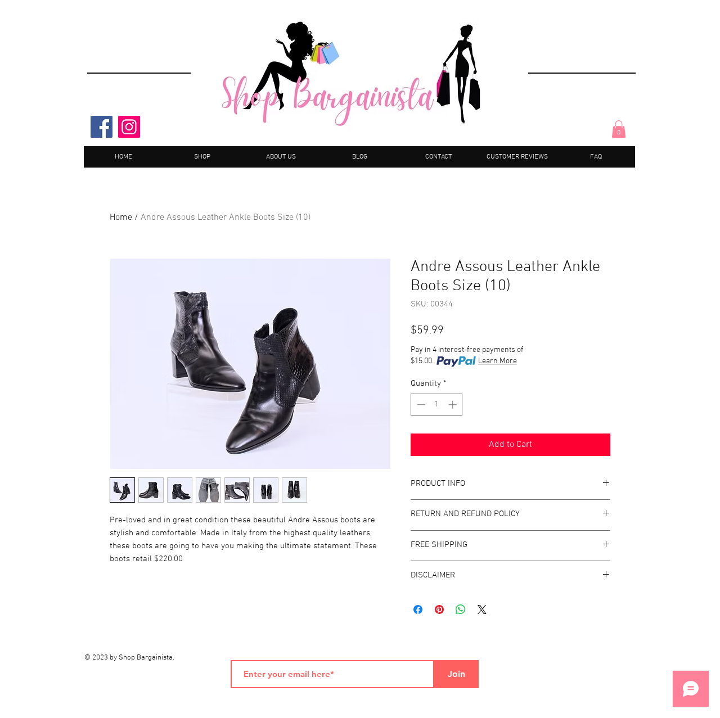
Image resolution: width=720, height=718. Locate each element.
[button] (618, 129)
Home (121, 217)
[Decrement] (420, 404)
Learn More (497, 361)
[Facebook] (101, 127)
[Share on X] (482, 609)
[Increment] (453, 404)
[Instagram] (129, 127)
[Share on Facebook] (418, 609)
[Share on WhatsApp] (460, 609)
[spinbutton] (437, 404)
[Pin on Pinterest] (439, 609)
